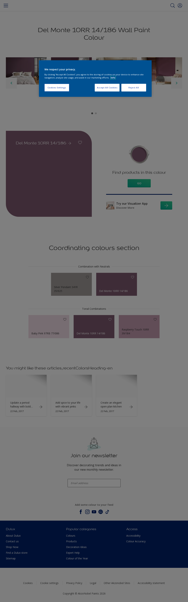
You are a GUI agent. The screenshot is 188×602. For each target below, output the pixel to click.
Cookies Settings (57, 87)
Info (113, 77)
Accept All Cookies (107, 87)
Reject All (134, 87)
